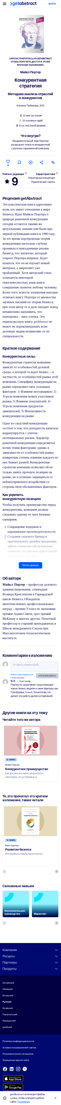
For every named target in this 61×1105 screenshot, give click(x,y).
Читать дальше (30, 565)
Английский (8, 983)
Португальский (10, 1014)
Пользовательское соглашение (18, 1054)
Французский (9, 1020)
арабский (7, 1027)
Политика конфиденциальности (18, 1041)
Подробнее (23, 1101)
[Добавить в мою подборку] (30, 162)
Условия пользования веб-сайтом (19, 1047)
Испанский (8, 995)
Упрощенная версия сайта (16, 1060)
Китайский (8, 1008)
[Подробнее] (25, 173)
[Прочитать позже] (19, 162)
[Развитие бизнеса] (30, 821)
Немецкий (8, 989)
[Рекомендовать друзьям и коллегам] (41, 162)
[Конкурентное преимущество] (30, 741)
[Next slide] (56, 871)
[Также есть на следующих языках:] (53, 162)
